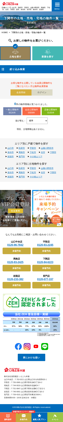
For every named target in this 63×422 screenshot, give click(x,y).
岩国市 (10, 157)
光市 (43, 152)
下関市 (53, 152)
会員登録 (21, 92)
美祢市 (10, 152)
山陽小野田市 (47, 148)
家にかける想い (31, 357)
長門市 (22, 157)
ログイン (42, 92)
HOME (5, 32)
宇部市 (33, 148)
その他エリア (36, 157)
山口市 (10, 148)
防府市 (22, 148)
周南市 (22, 152)
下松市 (33, 152)
